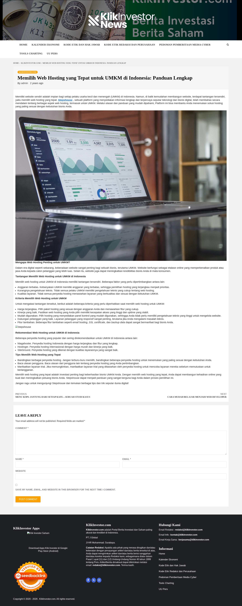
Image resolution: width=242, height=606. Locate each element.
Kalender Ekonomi (45, 44)
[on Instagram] (99, 580)
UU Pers (52, 53)
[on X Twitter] (93, 580)
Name (19, 459)
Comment (21, 428)
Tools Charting (31, 53)
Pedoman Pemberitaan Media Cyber (184, 44)
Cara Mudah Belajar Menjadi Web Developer (197, 395)
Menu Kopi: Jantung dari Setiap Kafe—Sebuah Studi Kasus (52, 395)
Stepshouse (65, 100)
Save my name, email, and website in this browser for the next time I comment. (65, 489)
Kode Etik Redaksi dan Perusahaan (129, 44)
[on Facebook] (88, 580)
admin (25, 83)
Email (126, 459)
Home (23, 44)
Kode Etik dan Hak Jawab (82, 44)
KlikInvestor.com (27, 72)
